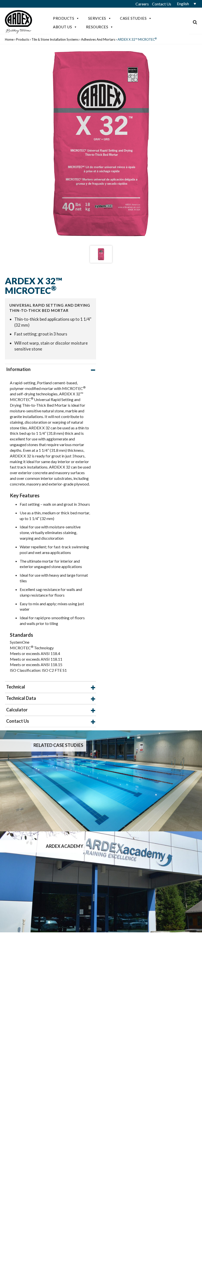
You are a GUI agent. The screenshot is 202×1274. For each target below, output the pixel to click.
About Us (62, 27)
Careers (142, 3)
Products (63, 18)
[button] (184, 3)
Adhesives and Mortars (98, 39)
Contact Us (161, 3)
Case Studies (133, 18)
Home (9, 39)
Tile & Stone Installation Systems (55, 39)
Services (97, 18)
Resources (97, 27)
